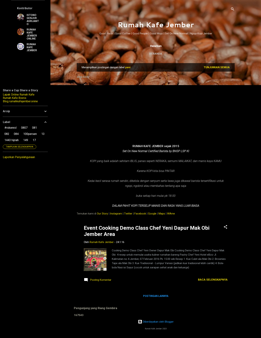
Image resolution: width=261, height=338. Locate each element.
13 (43, 134)
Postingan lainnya (155, 296)
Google (152, 213)
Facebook (140, 213)
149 (25, 140)
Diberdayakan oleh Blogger (158, 321)
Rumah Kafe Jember (156, 24)
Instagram (116, 213)
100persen (30, 134)
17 (34, 140)
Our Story (102, 213)
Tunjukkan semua (217, 67)
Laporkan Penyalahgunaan (19, 157)
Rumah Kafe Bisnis (14, 98)
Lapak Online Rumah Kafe (18, 94)
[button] (225, 227)
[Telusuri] (232, 9)
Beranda (155, 53)
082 (6, 134)
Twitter (128, 213)
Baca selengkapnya (213, 279)
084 (16, 134)
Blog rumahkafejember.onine (20, 101)
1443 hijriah (11, 140)
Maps (162, 213)
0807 (24, 127)
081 (34, 127)
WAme (171, 213)
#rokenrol (10, 127)
